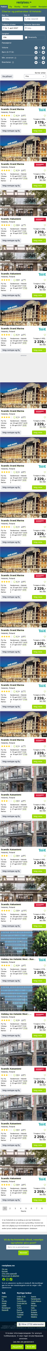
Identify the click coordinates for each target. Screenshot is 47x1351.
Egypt (19, 1317)
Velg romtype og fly (11, 131)
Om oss (4, 1269)
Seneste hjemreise (32, 24)
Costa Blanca (36, 1301)
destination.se (21, 1328)
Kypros (19, 1310)
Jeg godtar (17, 1347)
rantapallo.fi (5, 1328)
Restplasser (6, 1308)
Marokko (34, 1314)
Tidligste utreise (9, 24)
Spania (33, 1297)
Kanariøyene (35, 1299)
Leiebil (33, 7)
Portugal (20, 1312)
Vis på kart (7, 76)
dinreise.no (31, 1328)
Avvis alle (31, 1347)
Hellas (33, 1303)
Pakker (4, 7)
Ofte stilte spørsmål (9, 1274)
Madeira (34, 1317)
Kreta (19, 1306)
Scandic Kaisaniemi (11, 794)
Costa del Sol (22, 1303)
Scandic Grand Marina (12, 109)
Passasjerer (7, 43)
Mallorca (20, 1299)
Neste (23, 1211)
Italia (33, 1308)
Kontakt (5, 1271)
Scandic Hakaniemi (11, 219)
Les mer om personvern (23, 1342)
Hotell (25, 7)
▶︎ (44, 93)
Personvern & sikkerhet (10, 1276)
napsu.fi (12, 1328)
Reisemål (5, 1310)
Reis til (27, 15)
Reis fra (5, 15)
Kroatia (34, 1310)
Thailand (20, 1314)
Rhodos (34, 1306)
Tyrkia (19, 1308)
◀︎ (2, 93)
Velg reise (37, 131)
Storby (17, 7)
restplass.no (6, 1326)
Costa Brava (21, 1301)
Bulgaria (34, 1312)
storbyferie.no (41, 1328)
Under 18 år (21, 1297)
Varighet (5, 34)
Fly (10, 7)
